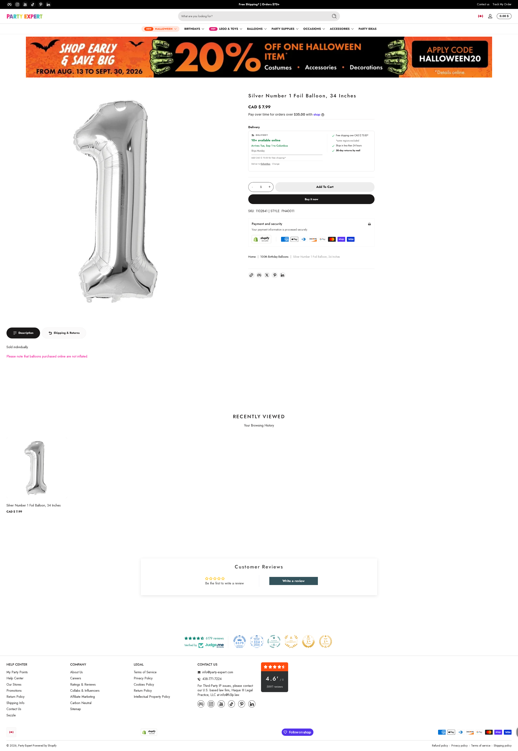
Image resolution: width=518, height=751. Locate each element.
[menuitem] (36, 672)
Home (252, 257)
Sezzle (11, 715)
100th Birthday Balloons (274, 257)
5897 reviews (275, 687)
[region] (259, 4)
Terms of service (480, 746)
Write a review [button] (293, 581)
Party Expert (25, 746)
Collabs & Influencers (85, 690)
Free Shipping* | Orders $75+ (259, 4)
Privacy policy (459, 746)
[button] (480, 16)
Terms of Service (145, 672)
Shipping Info (15, 703)
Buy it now (311, 199)
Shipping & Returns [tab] (67, 333)
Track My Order (502, 4)
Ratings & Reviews (83, 684)
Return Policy (15, 697)
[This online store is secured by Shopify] (261, 239)
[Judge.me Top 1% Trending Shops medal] (325, 641)
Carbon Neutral (80, 703)
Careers (75, 678)
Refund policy (440, 746)
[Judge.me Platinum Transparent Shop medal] (273, 641)
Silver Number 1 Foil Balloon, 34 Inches (33, 505)
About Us (76, 672)
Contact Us (13, 709)
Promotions (14, 690)
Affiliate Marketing (82, 697)
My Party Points (17, 672)
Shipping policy (503, 746)
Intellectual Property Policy (152, 697)
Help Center (14, 678)
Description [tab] (25, 333)
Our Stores (13, 684)
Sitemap (75, 709)
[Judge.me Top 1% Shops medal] (308, 641)
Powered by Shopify (44, 746)
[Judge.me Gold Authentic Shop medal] (291, 641)
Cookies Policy (144, 684)
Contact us (483, 4)
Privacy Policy (143, 678)
